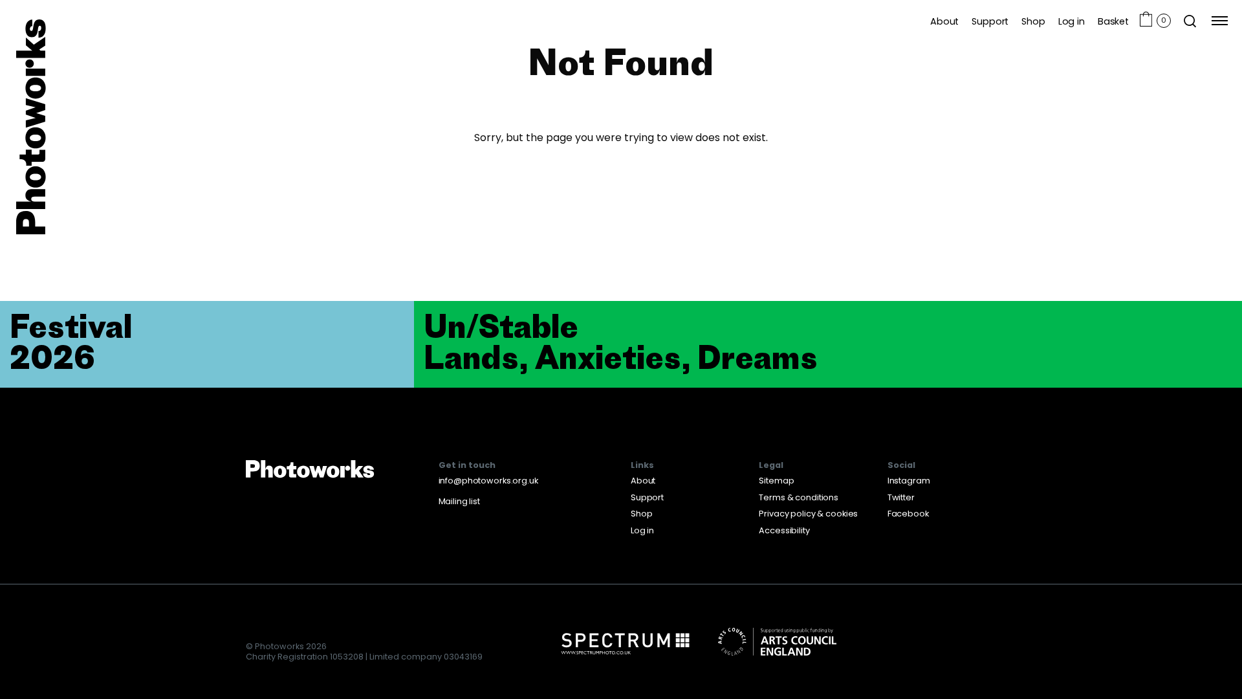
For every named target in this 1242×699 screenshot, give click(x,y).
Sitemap (776, 480)
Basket (1113, 21)
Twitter (901, 497)
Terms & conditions (798, 497)
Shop (1033, 21)
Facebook (908, 513)
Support (990, 21)
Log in (1071, 21)
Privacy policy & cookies (808, 513)
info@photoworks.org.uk (488, 480)
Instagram (909, 480)
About (944, 21)
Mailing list (459, 501)
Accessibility (784, 530)
